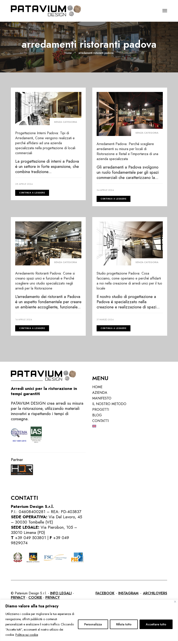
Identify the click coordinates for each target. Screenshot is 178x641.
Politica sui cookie (26, 635)
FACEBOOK (105, 593)
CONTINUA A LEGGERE (32, 193)
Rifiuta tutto (124, 624)
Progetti (100, 409)
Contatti (100, 420)
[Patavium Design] (46, 10)
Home (97, 386)
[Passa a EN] (129, 426)
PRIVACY (18, 597)
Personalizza (93, 624)
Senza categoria (65, 121)
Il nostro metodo (109, 403)
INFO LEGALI (61, 593)
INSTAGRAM (128, 593)
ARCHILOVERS (155, 593)
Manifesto (101, 398)
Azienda (99, 392)
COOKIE (35, 597)
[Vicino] (175, 602)
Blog (97, 415)
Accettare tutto (156, 624)
